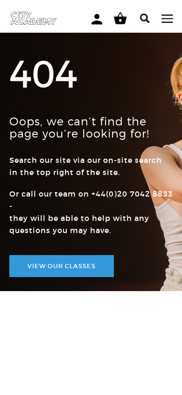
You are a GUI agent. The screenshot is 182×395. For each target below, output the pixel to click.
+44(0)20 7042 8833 (132, 193)
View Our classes (62, 266)
